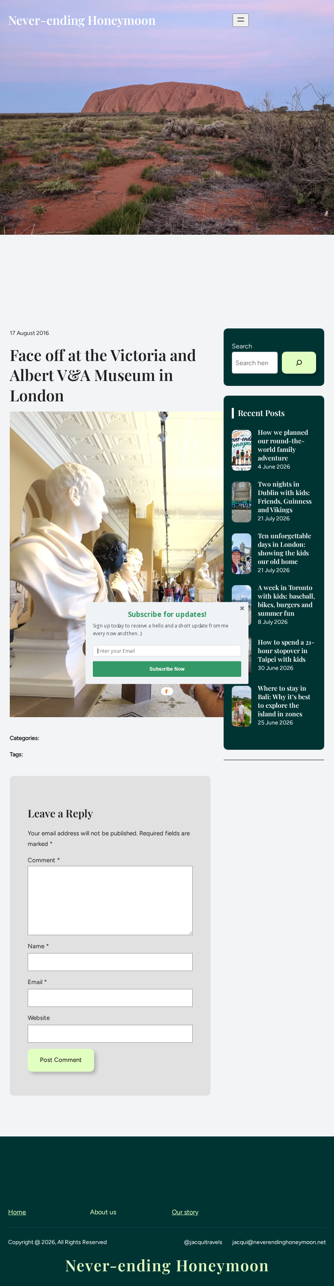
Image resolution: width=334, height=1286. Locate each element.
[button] (167, 614)
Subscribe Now (167, 668)
